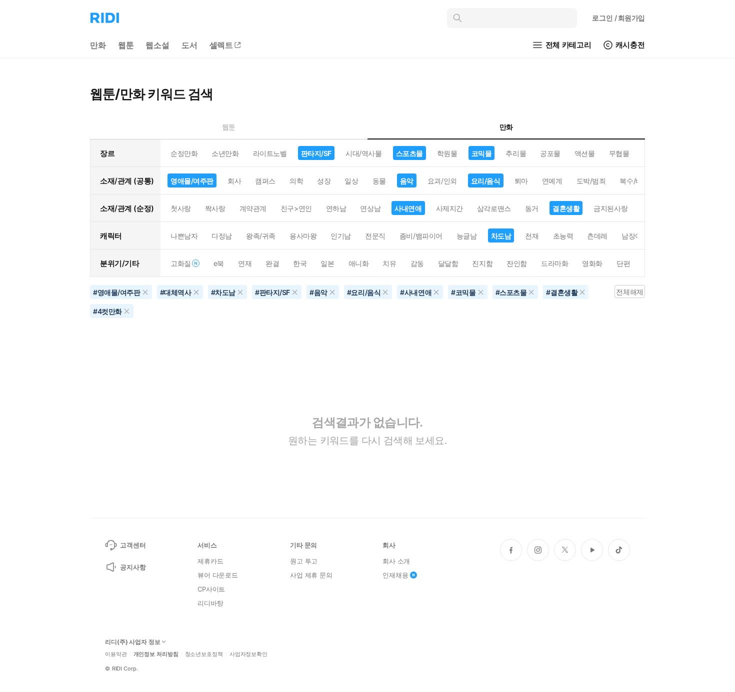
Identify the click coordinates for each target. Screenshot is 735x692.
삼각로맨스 (494, 208)
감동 (417, 263)
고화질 (180, 263)
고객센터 (133, 545)
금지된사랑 (611, 208)
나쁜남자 (184, 236)
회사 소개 (396, 561)
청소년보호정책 (204, 654)
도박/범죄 (591, 180)
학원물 (447, 153)
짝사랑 (215, 208)
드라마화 (554, 263)
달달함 (448, 263)
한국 (299, 263)
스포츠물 (409, 153)
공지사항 (133, 567)
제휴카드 (210, 561)
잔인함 (516, 263)
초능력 (563, 236)
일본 (327, 263)
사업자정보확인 (249, 654)
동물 (379, 180)
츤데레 (597, 236)
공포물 (550, 153)
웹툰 (126, 45)
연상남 (370, 208)
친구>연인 (296, 208)
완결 (272, 263)
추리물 (516, 153)
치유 (389, 263)
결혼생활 (566, 208)
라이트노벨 (270, 153)
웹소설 (158, 45)
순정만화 (184, 153)
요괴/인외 (442, 180)
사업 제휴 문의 (311, 575)
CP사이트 (211, 589)
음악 (407, 180)
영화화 (592, 263)
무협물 (619, 153)
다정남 (222, 236)
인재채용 (395, 575)
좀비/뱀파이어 (421, 236)
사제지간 (449, 208)
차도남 (501, 236)
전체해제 (629, 292)
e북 (219, 263)
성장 (323, 180)
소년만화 (225, 153)
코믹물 (482, 153)
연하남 (336, 208)
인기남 (340, 236)
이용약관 (116, 654)
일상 (351, 180)
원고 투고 (304, 561)
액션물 (584, 153)
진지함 (482, 263)
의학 (296, 180)
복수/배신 (634, 180)
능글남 (466, 236)
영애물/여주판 (192, 180)
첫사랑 (180, 208)
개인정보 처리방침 (156, 654)
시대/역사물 (364, 153)
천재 (531, 236)
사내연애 (408, 208)
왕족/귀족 (261, 236)
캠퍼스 (265, 180)
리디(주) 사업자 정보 (132, 642)
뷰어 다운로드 (218, 575)
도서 (190, 45)
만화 (98, 45)
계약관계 (253, 208)
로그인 (618, 18)
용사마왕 (303, 236)
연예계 (552, 180)
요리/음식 (485, 180)
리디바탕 (210, 603)
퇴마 (521, 180)
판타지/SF (316, 153)
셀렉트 (222, 45)
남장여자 (635, 236)
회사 (234, 180)
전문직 (375, 236)
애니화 (358, 263)
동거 (531, 208)
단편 (623, 263)
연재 (245, 263)
